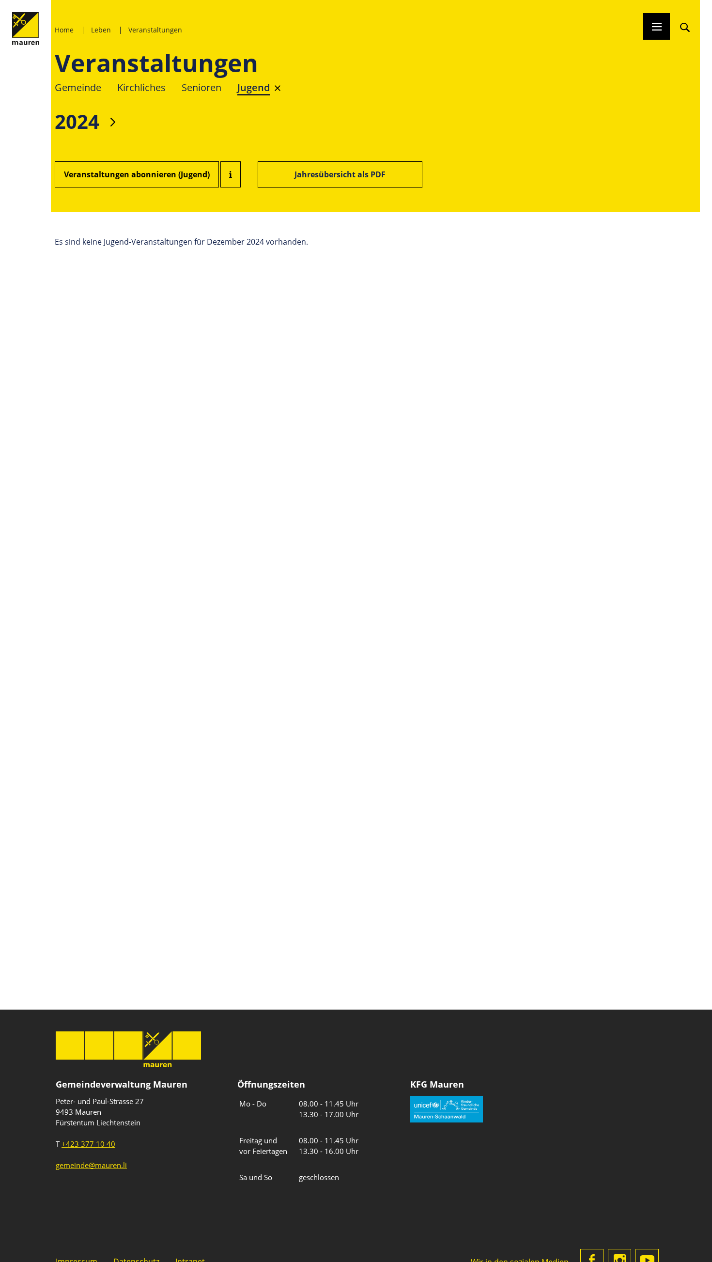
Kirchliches (141, 87)
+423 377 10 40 (88, 1144)
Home (64, 29)
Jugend (253, 87)
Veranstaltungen (155, 29)
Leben (101, 29)
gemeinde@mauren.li (91, 1165)
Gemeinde (78, 87)
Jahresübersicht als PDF (340, 174)
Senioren (201, 87)
